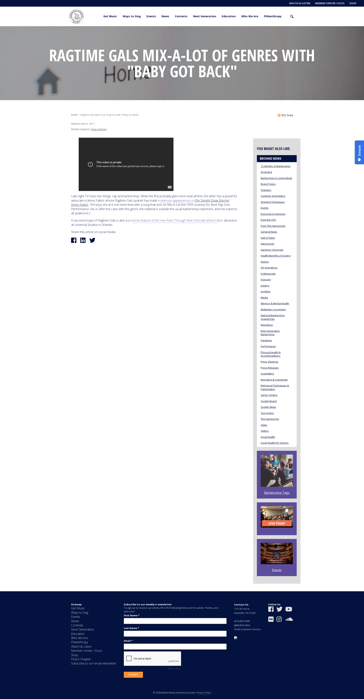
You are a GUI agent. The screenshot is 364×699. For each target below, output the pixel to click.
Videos (265, 431)
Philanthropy (273, 16)
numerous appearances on (176, 200)
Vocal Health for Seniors (275, 443)
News (165, 16)
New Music (267, 325)
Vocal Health (268, 437)
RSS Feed (287, 115)
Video (264, 425)
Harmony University (272, 249)
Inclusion (266, 279)
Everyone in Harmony (273, 214)
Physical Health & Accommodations (271, 354)
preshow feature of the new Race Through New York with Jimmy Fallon (175, 220)
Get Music (110, 16)
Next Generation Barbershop (270, 332)
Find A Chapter (81, 659)
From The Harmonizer (273, 226)
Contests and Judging (273, 196)
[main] (182, 308)
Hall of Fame (268, 238)
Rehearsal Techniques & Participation (275, 387)
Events (151, 16)
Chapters (266, 190)
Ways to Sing (132, 16)
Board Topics (268, 184)
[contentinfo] (182, 645)
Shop (352, 3)
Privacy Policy (203, 692)
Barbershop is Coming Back (276, 178)
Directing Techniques (273, 202)
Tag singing (267, 413)
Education (229, 16)
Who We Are (249, 16)
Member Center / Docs (329, 3)
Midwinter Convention (273, 309)
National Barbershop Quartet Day (273, 317)
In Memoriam (268, 273)
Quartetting (267, 373)
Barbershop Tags (276, 493)
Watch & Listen (299, 3)
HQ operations (269, 267)
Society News (268, 407)
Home (74, 114)
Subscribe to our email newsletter (93, 663)
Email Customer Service (247, 629)
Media (264, 297)
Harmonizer (267, 243)
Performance (268, 346)
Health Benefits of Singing (275, 255)
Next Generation (204, 16)
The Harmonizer (270, 419)
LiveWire (266, 291)
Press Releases (270, 367)
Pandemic (266, 340)
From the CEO (268, 219)
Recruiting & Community (274, 379)
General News (269, 231)
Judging (265, 285)
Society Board (269, 401)
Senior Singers (269, 395)
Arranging (266, 172)
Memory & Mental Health (275, 303)
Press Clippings (98, 129)
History (265, 261)
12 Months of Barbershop (275, 166)
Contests (181, 16)
